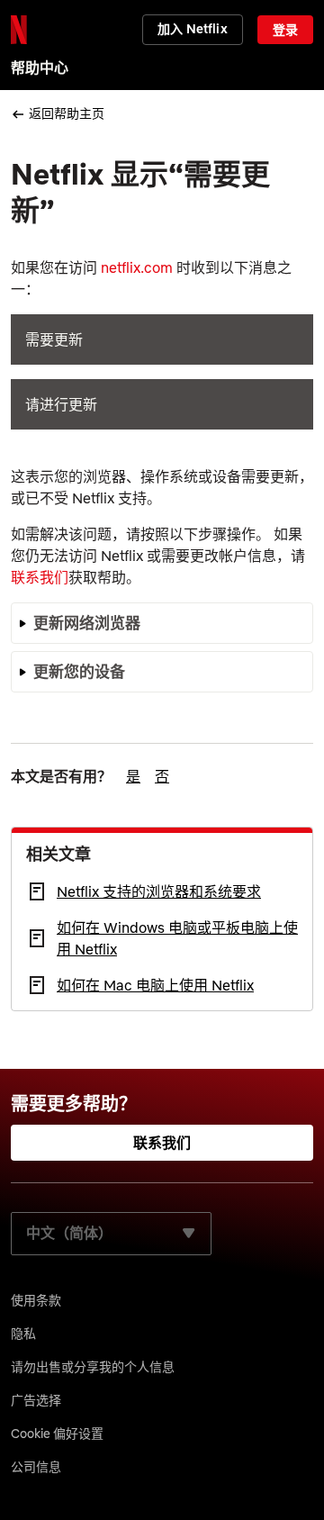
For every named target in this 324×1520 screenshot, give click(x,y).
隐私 (23, 1333)
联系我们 (39, 577)
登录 (285, 30)
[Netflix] (19, 29)
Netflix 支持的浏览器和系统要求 (159, 891)
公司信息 (36, 1467)
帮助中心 (39, 68)
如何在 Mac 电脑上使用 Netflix (155, 985)
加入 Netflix (192, 29)
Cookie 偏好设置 (57, 1433)
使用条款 (36, 1300)
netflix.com (137, 267)
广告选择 (36, 1400)
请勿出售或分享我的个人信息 (93, 1367)
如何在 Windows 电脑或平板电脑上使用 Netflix (177, 938)
